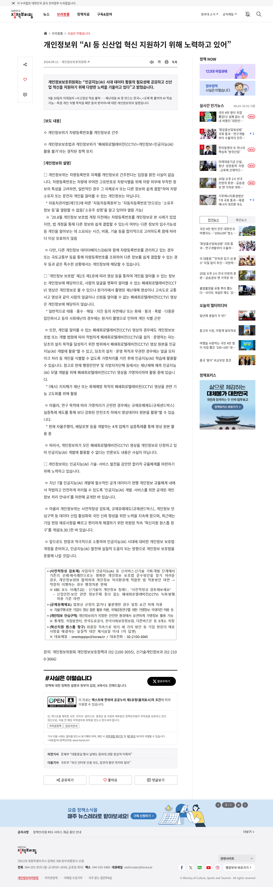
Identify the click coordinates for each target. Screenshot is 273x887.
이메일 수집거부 (73, 878)
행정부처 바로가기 (237, 867)
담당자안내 (71, 726)
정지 (238, 805)
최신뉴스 (241, 220)
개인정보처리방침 (28, 878)
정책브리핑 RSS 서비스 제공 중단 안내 (57, 832)
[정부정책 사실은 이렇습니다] (227, 88)
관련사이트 (227, 858)
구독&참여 (104, 14)
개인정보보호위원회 (74, 62)
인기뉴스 (213, 220)
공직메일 (228, 14)
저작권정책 (55, 726)
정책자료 (83, 14)
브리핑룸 (63, 14)
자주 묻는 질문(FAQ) (100, 878)
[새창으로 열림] (166, 62)
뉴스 (46, 14)
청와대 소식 (208, 14)
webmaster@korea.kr (138, 867)
